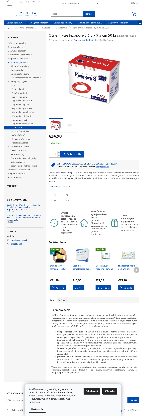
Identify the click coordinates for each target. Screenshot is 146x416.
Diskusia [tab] (62, 300)
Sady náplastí (18, 135)
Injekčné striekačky (20, 73)
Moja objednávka (70, 3)
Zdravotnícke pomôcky (19, 169)
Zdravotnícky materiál (18, 62)
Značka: (107, 40)
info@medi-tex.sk (19, 239)
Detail (78, 287)
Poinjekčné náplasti (21, 131)
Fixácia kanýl (18, 89)
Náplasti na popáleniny (23, 112)
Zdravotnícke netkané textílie (24, 165)
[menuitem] (15, 22)
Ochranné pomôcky (17, 50)
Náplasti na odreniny (22, 100)
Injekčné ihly (17, 70)
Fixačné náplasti (20, 93)
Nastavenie (37, 409)
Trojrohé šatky (18, 154)
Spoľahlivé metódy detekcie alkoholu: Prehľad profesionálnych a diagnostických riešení (23, 207)
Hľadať (89, 13)
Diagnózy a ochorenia (18, 58)
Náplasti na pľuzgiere (22, 108)
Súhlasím (110, 391)
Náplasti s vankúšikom (23, 123)
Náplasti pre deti (20, 119)
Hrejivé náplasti (19, 96)
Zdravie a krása (15, 177)
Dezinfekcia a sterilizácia (20, 54)
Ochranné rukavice (17, 43)
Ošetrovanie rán (18, 150)
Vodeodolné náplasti (21, 139)
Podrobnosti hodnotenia (85, 40)
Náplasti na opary (20, 104)
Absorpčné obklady (20, 66)
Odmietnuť (92, 391)
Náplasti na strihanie (22, 116)
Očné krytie (17, 127)
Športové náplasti (20, 142)
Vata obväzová (18, 162)
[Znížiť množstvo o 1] (58, 155)
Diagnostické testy (16, 47)
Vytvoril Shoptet (131, 410)
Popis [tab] (52, 300)
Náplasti (15, 85)
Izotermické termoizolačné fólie (26, 77)
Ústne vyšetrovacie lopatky (23, 158)
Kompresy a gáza (19, 81)
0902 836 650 (16, 243)
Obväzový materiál (20, 146)
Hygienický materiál (17, 173)
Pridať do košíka (74, 154)
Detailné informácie (58, 186)
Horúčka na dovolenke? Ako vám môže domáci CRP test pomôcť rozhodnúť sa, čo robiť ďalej (24, 217)
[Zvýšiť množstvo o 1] (58, 152)
